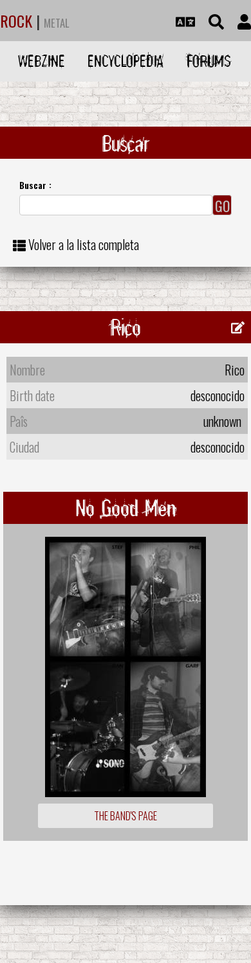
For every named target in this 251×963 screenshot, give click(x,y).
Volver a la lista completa (83, 244)
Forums (209, 60)
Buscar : (35, 185)
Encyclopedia (125, 60)
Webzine (41, 60)
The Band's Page (125, 816)
